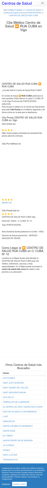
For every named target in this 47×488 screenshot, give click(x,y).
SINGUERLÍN (9, 421)
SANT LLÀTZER (10, 454)
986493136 (7, 202)
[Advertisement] (23, 56)
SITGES (6, 450)
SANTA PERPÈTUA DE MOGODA (18, 440)
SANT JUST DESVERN (13, 382)
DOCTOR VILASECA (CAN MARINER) (20, 411)
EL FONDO (8, 435)
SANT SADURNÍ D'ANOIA (14, 392)
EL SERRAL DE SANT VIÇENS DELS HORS (22, 406)
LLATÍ (5, 416)
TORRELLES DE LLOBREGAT (16, 402)
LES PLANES (9, 378)
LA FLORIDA (8, 445)
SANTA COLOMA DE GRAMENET (18, 426)
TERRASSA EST (10, 459)
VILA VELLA (8, 397)
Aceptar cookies (19, 484)
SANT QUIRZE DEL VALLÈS (15, 387)
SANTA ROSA (9, 430)
